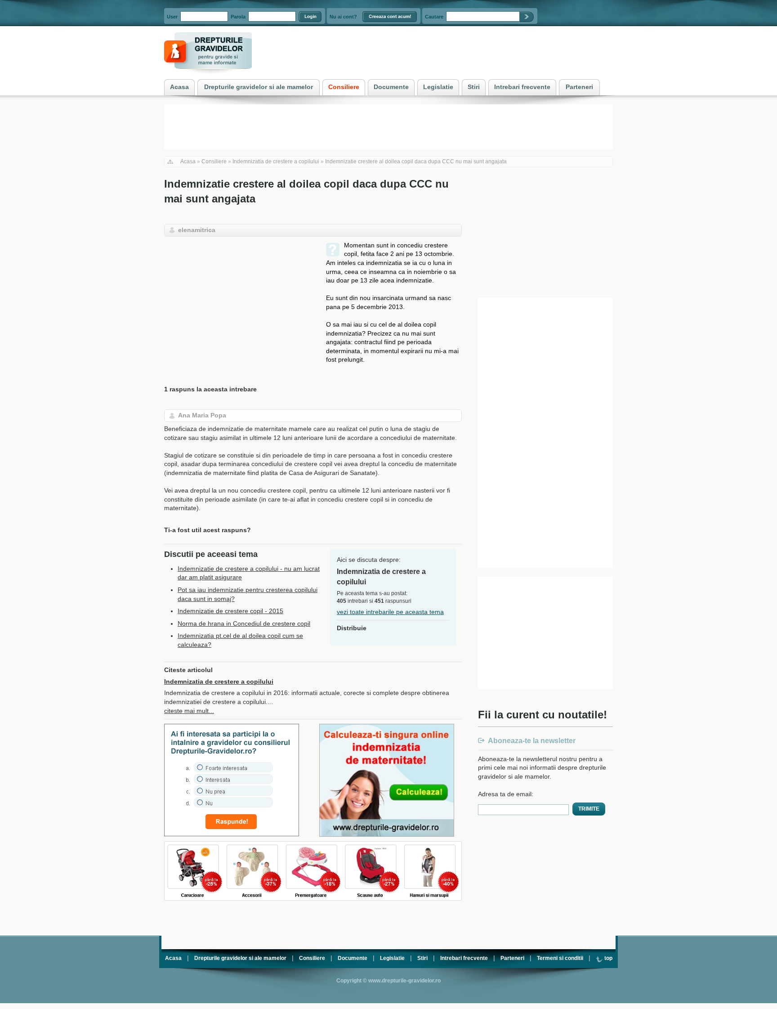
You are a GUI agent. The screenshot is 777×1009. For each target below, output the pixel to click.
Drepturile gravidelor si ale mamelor (240, 958)
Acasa (188, 161)
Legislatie (392, 958)
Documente (352, 958)
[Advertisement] (239, 304)
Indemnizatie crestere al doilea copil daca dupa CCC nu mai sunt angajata (416, 161)
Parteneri (512, 958)
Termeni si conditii (560, 958)
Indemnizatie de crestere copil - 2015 (230, 610)
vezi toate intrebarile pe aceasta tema (390, 611)
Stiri (422, 958)
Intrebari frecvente (464, 958)
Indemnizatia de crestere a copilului (275, 161)
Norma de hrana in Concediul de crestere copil (244, 623)
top (607, 958)
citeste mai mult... (189, 710)
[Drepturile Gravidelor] (208, 76)
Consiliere (214, 161)
